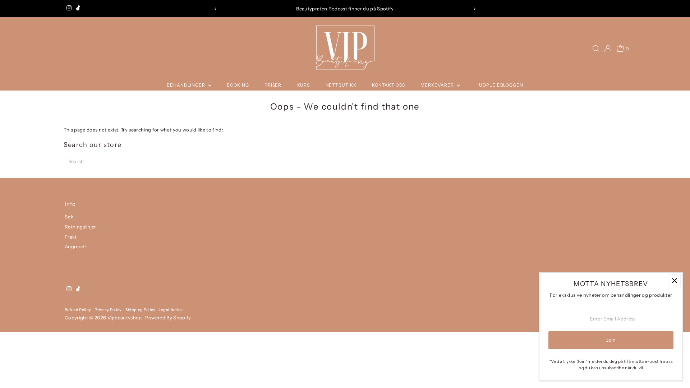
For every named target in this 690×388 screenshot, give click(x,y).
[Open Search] (596, 48)
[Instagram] (69, 8)
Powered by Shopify (168, 317)
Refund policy (78, 309)
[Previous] (215, 9)
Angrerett (76, 246)
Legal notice (171, 309)
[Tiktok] (78, 8)
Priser (272, 85)
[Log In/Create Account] (607, 48)
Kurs (303, 85)
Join (611, 340)
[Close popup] (674, 280)
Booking (238, 85)
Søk (69, 217)
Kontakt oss (388, 85)
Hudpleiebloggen (499, 85)
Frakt (71, 237)
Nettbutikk (341, 85)
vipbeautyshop (124, 317)
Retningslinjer (80, 227)
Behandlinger (186, 85)
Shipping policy (140, 309)
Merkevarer (437, 85)
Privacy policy (108, 309)
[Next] (474, 9)
